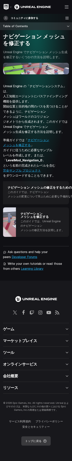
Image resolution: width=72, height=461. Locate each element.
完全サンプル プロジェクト (22, 170)
